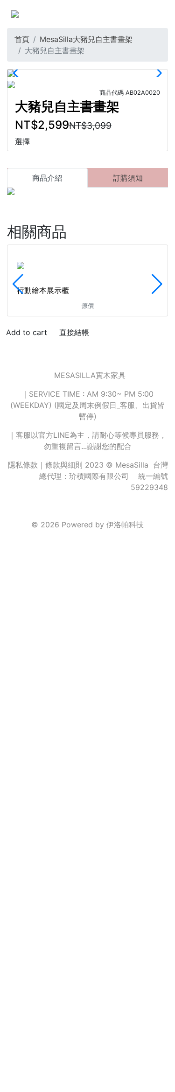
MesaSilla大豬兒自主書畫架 (86, 39)
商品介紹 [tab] (47, 177)
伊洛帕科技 (125, 524)
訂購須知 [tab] (128, 177)
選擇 (22, 141)
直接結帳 (74, 332)
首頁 (21, 39)
